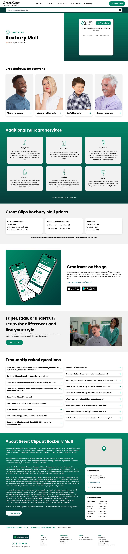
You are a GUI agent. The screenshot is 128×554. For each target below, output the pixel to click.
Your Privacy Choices (104, 543)
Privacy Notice (102, 539)
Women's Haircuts (46, 113)
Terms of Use (101, 537)
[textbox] (24, 155)
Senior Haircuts (105, 113)
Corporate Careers (65, 539)
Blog (42, 541)
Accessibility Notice (103, 541)
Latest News (44, 545)
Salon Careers (64, 537)
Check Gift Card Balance (86, 539)
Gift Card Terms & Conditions (106, 545)
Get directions (95, 482)
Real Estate (63, 543)
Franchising (63, 541)
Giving (42, 543)
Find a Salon (104, 23)
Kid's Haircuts (74, 113)
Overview (43, 537)
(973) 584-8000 (95, 487)
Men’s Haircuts (15, 113)
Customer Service (84, 537)
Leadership (44, 539)
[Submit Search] (120, 10)
